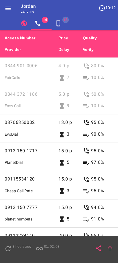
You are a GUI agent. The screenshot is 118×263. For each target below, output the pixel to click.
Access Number (20, 38)
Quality (90, 38)
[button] (8, 8)
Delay (63, 49)
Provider (13, 49)
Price (63, 38)
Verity (88, 49)
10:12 (107, 8)
